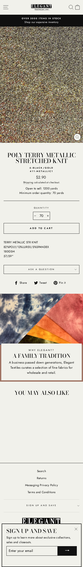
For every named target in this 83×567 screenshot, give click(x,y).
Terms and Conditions (42, 492)
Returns (41, 478)
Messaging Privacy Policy (41, 485)
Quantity (41, 207)
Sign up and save (41, 505)
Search (41, 471)
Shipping (28, 182)
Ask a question (41, 269)
